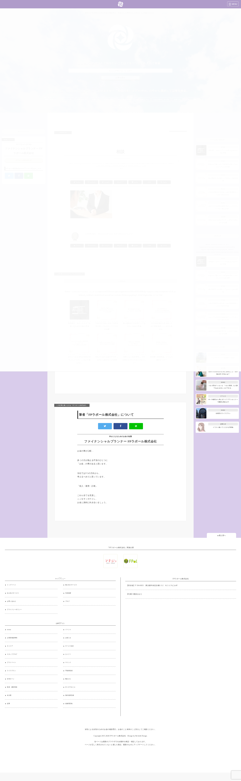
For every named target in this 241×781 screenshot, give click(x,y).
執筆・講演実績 (12, 687)
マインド (68, 662)
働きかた (68, 679)
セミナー (68, 654)
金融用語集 (69, 703)
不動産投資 (69, 670)
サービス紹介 (69, 646)
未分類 (9, 695)
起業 (8, 703)
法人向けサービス (13, 593)
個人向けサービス (71, 585)
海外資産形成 (69, 695)
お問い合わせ (11, 601)
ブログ (67, 601)
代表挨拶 (68, 593)
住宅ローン (10, 679)
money (9, 629)
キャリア (10, 646)
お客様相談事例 (12, 638)
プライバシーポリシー (14, 609)
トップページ (11, 585)
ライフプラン (11, 670)
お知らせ (68, 638)
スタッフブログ (12, 654)
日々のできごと (70, 687)
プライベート (11, 662)
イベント (68, 629)
